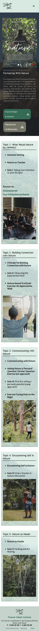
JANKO (28, 628)
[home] (7, 6)
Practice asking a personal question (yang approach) (19, 384)
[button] (34, 6)
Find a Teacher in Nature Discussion (19, 474)
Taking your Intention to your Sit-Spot (20, 171)
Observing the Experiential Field (17, 274)
